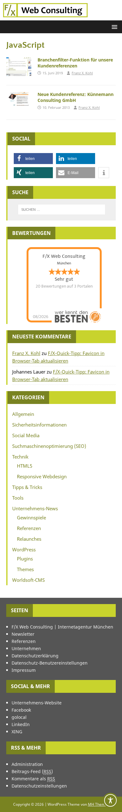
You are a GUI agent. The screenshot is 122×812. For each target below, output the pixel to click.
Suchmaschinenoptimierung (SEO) (49, 446)
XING (17, 732)
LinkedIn (21, 724)
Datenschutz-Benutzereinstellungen (50, 663)
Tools (17, 498)
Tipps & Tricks (27, 487)
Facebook (21, 710)
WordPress (24, 549)
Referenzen (29, 528)
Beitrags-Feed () (32, 771)
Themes (25, 569)
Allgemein (23, 414)
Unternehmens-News (35, 508)
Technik (20, 457)
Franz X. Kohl (82, 73)
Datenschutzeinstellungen (39, 786)
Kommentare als (33, 779)
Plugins (25, 558)
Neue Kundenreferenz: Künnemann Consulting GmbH (76, 97)
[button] (113, 26)
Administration (27, 764)
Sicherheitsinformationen (39, 425)
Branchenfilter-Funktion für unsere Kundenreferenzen (75, 62)
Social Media (25, 435)
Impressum (24, 670)
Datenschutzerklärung (35, 656)
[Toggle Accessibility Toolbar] (110, 800)
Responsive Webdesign (42, 476)
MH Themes (98, 804)
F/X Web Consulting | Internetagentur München (62, 627)
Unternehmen (26, 648)
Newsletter (23, 634)
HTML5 (24, 466)
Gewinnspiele (31, 517)
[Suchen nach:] (61, 209)
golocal (19, 717)
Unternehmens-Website (37, 703)
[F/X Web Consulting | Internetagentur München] (45, 16)
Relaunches (29, 539)
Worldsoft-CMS (28, 580)
